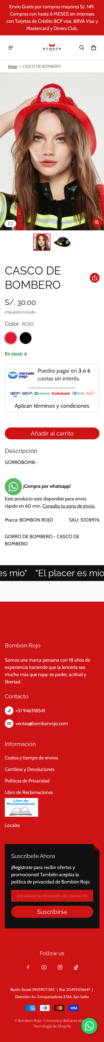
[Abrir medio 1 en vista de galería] (41, 242)
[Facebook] (28, 967)
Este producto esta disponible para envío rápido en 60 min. (50, 496)
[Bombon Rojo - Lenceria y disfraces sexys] (52, 47)
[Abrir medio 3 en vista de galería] (62, 242)
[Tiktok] (76, 967)
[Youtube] (44, 967)
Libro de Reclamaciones (29, 792)
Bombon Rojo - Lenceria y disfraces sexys (52, 1020)
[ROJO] (11, 338)
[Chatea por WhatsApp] (89, 1026)
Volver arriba (22, 615)
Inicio (12, 66)
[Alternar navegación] (11, 48)
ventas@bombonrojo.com (41, 723)
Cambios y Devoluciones (29, 769)
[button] (82, 48)
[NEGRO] (25, 338)
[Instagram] (60, 967)
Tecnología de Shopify (52, 1026)
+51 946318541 (30, 711)
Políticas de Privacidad (27, 781)
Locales (12, 825)
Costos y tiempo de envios (31, 758)
